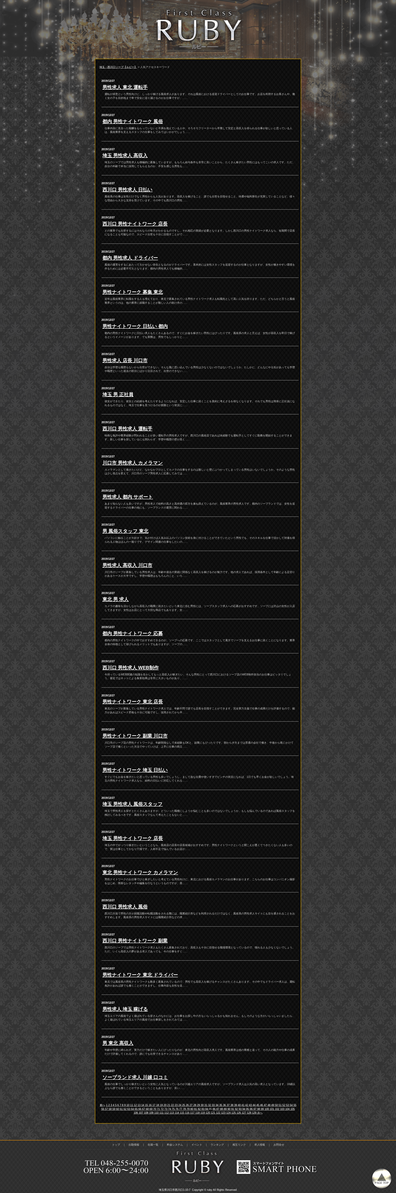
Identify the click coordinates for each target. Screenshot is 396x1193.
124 (228, 1112)
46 (262, 1105)
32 (210, 1105)
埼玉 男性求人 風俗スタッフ (133, 804)
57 (107, 1109)
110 (156, 1112)
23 (176, 1105)
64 (133, 1109)
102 (277, 1109)
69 (151, 1109)
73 (166, 1109)
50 (277, 1105)
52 (284, 1105)
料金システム (175, 1144)
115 (182, 1112)
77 (181, 1109)
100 (267, 1109)
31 (206, 1105)
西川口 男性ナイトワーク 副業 (135, 940)
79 (188, 1109)
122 (218, 1112)
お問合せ (278, 1144)
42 (247, 1105)
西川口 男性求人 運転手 (127, 428)
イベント (196, 1144)
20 (165, 1105)
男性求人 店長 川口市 (125, 360)
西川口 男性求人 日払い (128, 189)
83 (203, 1109)
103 (282, 1109)
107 (141, 1112)
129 (254, 1112)
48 (269, 1105)
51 (280, 1105)
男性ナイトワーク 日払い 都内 (135, 326)
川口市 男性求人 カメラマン (133, 462)
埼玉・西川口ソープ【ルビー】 (118, 67)
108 (146, 1112)
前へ (102, 1105)
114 (177, 1112)
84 (207, 1109)
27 (191, 1105)
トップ (116, 1144)
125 (234, 1112)
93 (240, 1109)
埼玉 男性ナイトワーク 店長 (133, 838)
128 (249, 1112)
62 (125, 1109)
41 (243, 1105)
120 (208, 1112)
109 (151, 1112)
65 (136, 1109)
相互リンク (239, 1144)
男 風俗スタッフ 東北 (125, 531)
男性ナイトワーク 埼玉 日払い (135, 770)
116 (187, 1112)
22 (173, 1105)
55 (294, 1105)
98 (259, 1109)
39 (236, 1105)
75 (174, 1109)
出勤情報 (133, 1144)
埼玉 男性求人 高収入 (125, 155)
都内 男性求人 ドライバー (130, 257)
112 (167, 1112)
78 (185, 1109)
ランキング (217, 1144)
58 (110, 1109)
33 (214, 1105)
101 (272, 1109)
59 (114, 1109)
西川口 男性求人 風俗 (125, 906)
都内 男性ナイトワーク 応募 (133, 633)
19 (162, 1105)
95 (248, 1109)
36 (225, 1105)
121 (213, 1112)
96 (251, 1109)
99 (263, 1109)
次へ (260, 1112)
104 (287, 1109)
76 (177, 1109)
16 (150, 1105)
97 (255, 1109)
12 (136, 1105)
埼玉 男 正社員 (118, 394)
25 (184, 1105)
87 (218, 1109)
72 (162, 1109)
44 (254, 1105)
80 (192, 1109)
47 (266, 1105)
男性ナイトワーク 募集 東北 (133, 292)
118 (197, 1112)
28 (195, 1105)
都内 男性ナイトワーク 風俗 (133, 121)
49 (273, 1105)
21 (169, 1105)
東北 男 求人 (116, 599)
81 (196, 1109)
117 (192, 1112)
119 (203, 1112)
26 (188, 1105)
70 (155, 1109)
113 (172, 1112)
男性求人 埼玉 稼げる (125, 1009)
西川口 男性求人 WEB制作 (131, 667)
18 (158, 1105)
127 (244, 1112)
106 (136, 1112)
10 (128, 1105)
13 (139, 1105)
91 (233, 1109)
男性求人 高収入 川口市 (127, 565)
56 (103, 1109)
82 (200, 1109)
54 (291, 1105)
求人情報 (259, 1144)
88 (222, 1109)
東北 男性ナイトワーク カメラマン (140, 872)
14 (143, 1105)
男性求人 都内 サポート (128, 496)
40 (240, 1105)
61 (122, 1109)
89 (225, 1109)
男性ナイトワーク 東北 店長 (133, 701)
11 (132, 1105)
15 (147, 1105)
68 (148, 1109)
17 (154, 1105)
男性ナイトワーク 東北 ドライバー (140, 974)
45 (258, 1105)
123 (223, 1112)
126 (239, 1112)
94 (244, 1109)
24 (180, 1105)
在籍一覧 (153, 1144)
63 (129, 1109)
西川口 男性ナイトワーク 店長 (135, 223)
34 (217, 1105)
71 (159, 1109)
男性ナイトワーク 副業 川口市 (135, 735)
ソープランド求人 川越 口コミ (135, 1077)
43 (251, 1105)
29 (199, 1105)
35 (221, 1105)
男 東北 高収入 (118, 1043)
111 (161, 1112)
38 (232, 1105)
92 (237, 1109)
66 (140, 1109)
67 (144, 1109)
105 (292, 1109)
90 (229, 1109)
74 (170, 1109)
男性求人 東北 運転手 (125, 87)
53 (288, 1105)
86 (214, 1109)
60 (118, 1109)
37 (228, 1105)
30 (202, 1105)
